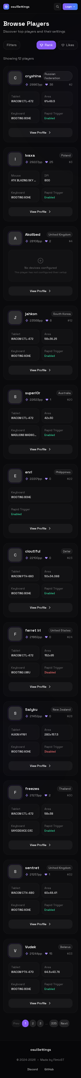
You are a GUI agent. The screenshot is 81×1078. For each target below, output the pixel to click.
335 (54, 1023)
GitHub (49, 1069)
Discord (32, 1069)
